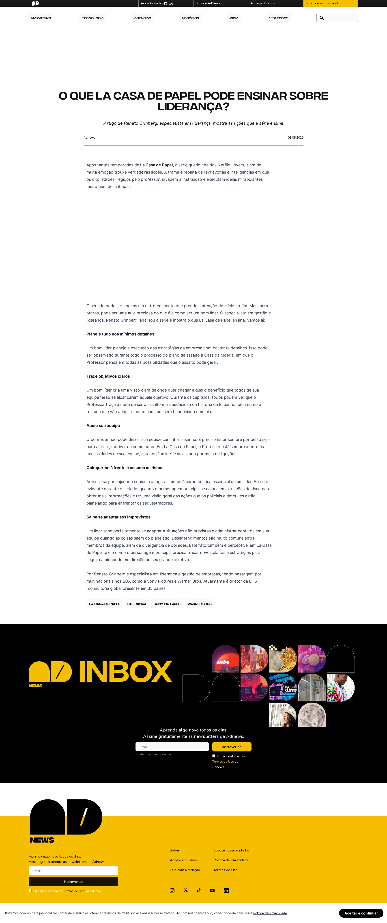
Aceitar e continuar (361, 913)
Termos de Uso (223, 762)
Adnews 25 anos (183, 860)
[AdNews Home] (35, 3)
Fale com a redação (185, 870)
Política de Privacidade (231, 860)
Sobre (174, 850)
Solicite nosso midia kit (231, 850)
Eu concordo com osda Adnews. (229, 761)
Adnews (89, 137)
